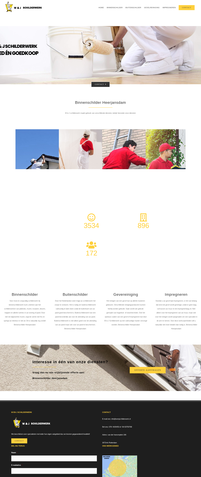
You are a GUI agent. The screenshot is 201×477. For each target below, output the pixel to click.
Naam (14, 452)
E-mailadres (17, 465)
